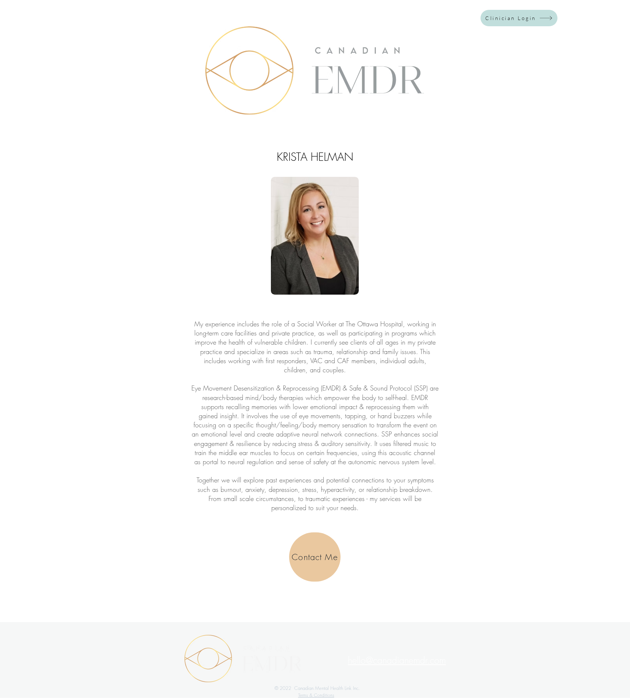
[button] (397, 660)
